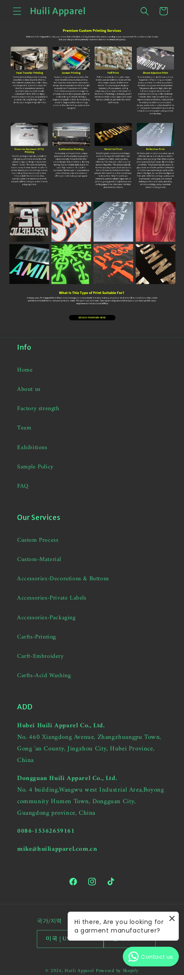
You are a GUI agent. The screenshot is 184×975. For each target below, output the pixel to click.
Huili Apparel (79, 971)
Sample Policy (35, 467)
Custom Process (37, 540)
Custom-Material (39, 559)
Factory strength (38, 408)
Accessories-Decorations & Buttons (63, 578)
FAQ (23, 486)
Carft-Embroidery (40, 656)
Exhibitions (32, 447)
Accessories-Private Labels (51, 598)
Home (25, 370)
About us (29, 389)
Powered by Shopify (117, 971)
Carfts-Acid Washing (44, 675)
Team (24, 428)
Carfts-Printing (36, 637)
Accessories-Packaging (46, 617)
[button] (17, 11)
